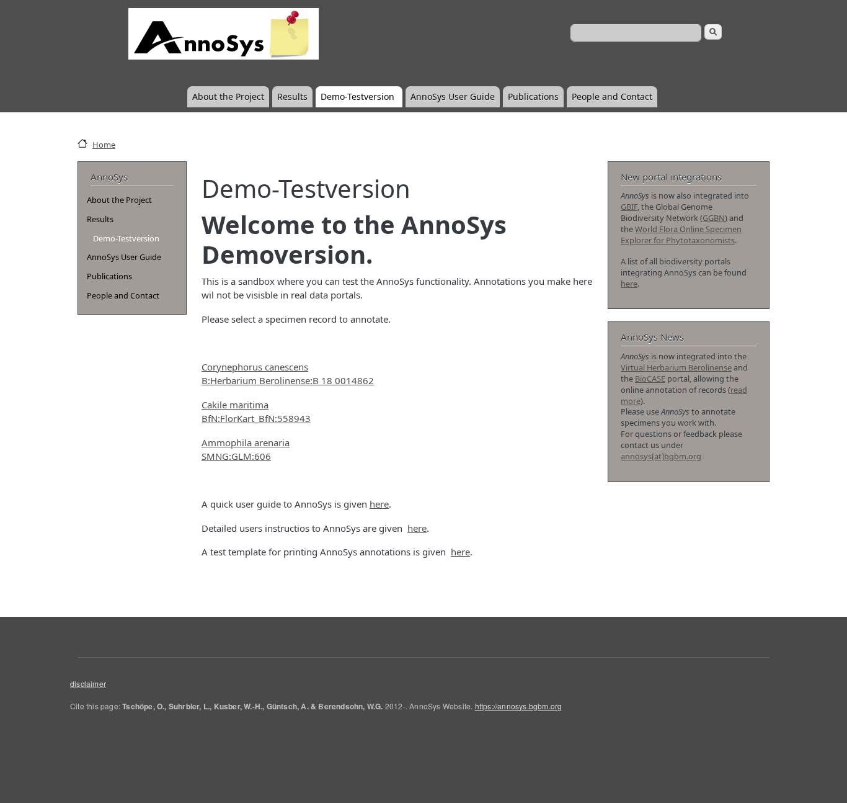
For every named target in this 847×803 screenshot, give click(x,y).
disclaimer (88, 683)
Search (713, 32)
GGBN (714, 217)
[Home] (222, 40)
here (379, 504)
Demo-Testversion (357, 96)
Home (103, 144)
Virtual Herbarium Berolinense (676, 367)
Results (292, 96)
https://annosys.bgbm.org (518, 706)
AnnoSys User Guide (452, 96)
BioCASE (650, 378)
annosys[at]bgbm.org (661, 456)
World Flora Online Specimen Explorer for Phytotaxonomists (681, 234)
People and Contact (612, 96)
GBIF (629, 206)
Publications (533, 96)
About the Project (228, 96)
